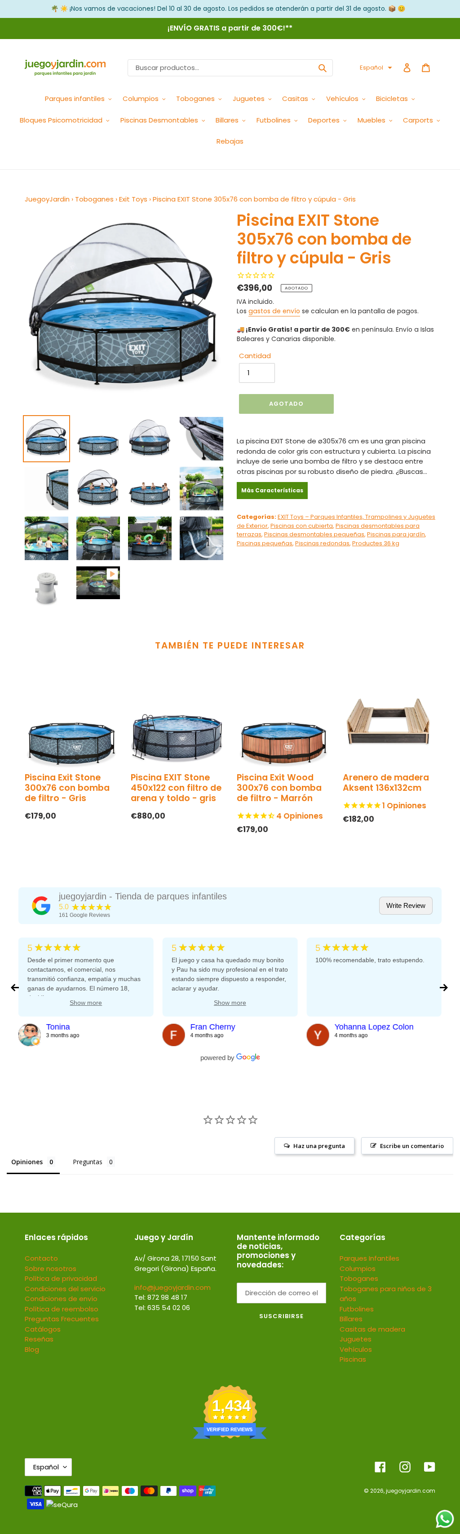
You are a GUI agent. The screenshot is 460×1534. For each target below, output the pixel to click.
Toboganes (94, 199)
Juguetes (356, 1339)
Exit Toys (133, 199)
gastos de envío (274, 311)
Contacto (41, 1258)
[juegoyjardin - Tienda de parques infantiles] (41, 905)
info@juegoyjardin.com (172, 1287)
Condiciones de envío (61, 1298)
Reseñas (39, 1339)
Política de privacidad (61, 1278)
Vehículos (356, 1349)
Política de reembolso (61, 1309)
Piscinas (353, 1359)
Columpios (358, 1268)
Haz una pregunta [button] (319, 1146)
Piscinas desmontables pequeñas (314, 534)
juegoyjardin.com (410, 1491)
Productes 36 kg (375, 543)
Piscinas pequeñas (264, 543)
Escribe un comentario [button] (412, 1146)
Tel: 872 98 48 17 (160, 1297)
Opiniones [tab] (27, 1161)
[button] (376, 68)
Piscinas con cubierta (301, 526)
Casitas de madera (372, 1329)
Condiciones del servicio (65, 1288)
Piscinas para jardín (396, 534)
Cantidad (255, 355)
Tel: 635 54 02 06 (162, 1307)
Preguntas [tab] (87, 1161)
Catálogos (43, 1329)
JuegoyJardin (47, 199)
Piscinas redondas (322, 543)
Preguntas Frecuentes (62, 1319)
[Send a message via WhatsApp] (445, 1519)
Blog (32, 1349)
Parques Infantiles (369, 1258)
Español (46, 1467)
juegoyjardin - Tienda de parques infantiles (143, 896)
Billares (351, 1319)
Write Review (405, 905)
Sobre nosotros (50, 1268)
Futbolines (357, 1309)
